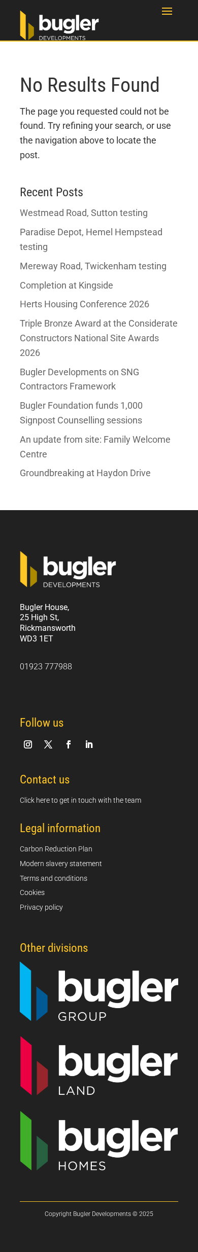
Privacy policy (41, 907)
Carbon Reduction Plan (56, 849)
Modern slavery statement (61, 864)
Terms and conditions (53, 878)
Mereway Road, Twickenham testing (93, 266)
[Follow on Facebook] (68, 744)
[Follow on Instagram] (28, 744)
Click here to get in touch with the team (80, 800)
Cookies (32, 892)
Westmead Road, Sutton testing (84, 212)
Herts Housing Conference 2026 (84, 304)
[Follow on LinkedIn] (89, 744)
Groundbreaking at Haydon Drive (85, 473)
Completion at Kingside (66, 285)
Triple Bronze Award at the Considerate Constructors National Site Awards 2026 (99, 338)
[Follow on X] (48, 744)
